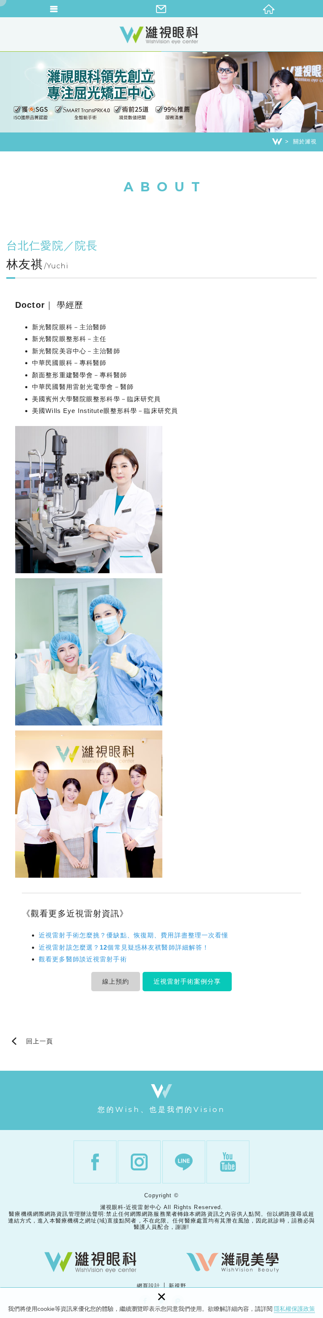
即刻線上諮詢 (312, 774)
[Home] (277, 141)
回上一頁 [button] (39, 1041)
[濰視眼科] (90, 1262)
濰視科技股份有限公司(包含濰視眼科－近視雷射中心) (161, 35)
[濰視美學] (232, 1262)
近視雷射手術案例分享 (187, 981)
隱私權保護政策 (294, 1308)
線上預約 (115, 981)
